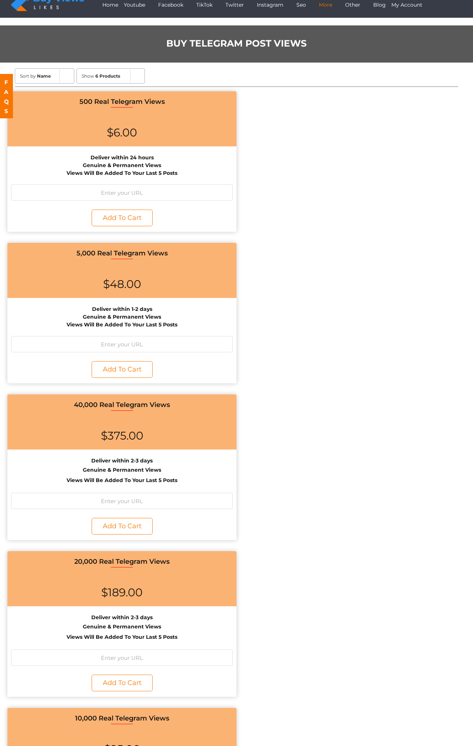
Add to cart (122, 218)
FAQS (7, 97)
